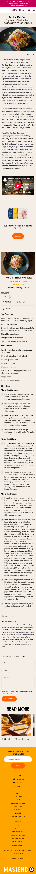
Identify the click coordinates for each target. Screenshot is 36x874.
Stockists (18, 806)
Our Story (18, 796)
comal (11, 579)
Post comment (9, 699)
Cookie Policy (18, 842)
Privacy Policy (18, 838)
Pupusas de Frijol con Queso (18, 278)
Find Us (18, 800)
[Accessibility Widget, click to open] (31, 869)
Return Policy (18, 832)
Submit (18, 766)
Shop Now (18, 236)
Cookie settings (18, 858)
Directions (5, 386)
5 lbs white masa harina (10, 334)
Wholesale (18, 810)
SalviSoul (11, 73)
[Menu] (3, 10)
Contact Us (18, 828)
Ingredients (6, 309)
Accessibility (18, 845)
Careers (18, 813)
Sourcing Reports (18, 803)
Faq (18, 825)
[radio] (14, 285)
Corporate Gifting (18, 816)
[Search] (29, 10)
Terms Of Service (18, 835)
